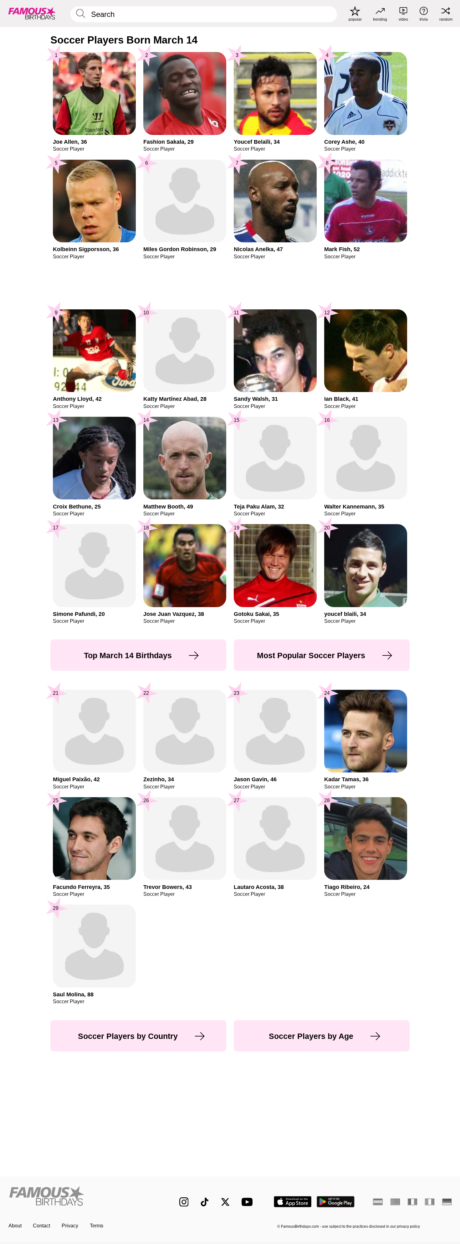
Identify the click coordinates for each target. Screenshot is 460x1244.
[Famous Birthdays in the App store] (293, 1201)
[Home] (80, 1197)
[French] (412, 1202)
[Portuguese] (395, 1202)
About (15, 1225)
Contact (41, 1225)
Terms (96, 1225)
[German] (447, 1202)
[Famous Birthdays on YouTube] (248, 1202)
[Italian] (430, 1202)
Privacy (70, 1225)
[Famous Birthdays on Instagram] (184, 1202)
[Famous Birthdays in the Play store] (336, 1201)
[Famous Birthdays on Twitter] (225, 1202)
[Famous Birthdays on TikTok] (204, 1202)
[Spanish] (378, 1202)
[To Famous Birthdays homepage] (32, 13)
